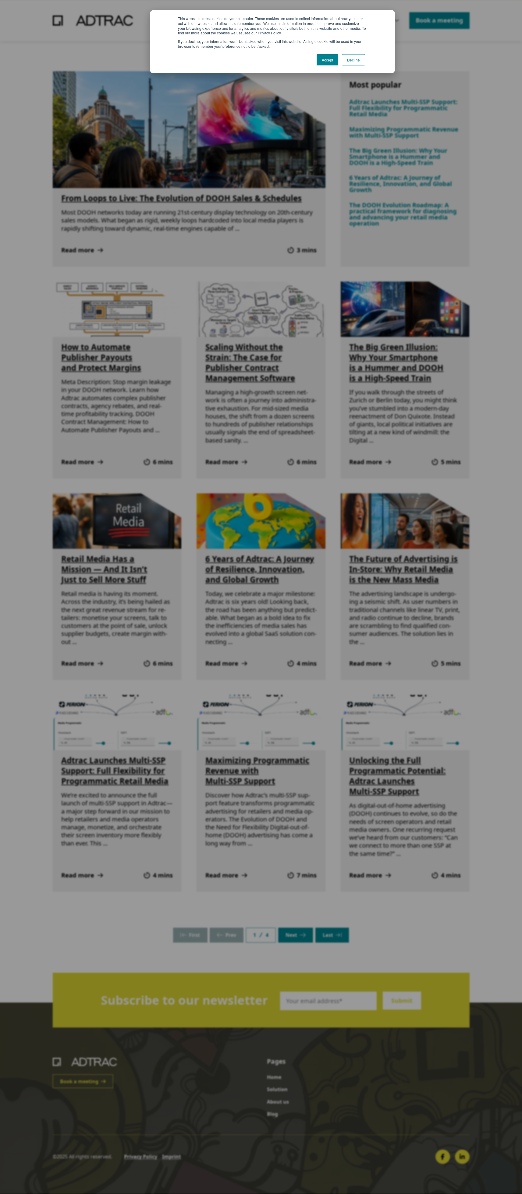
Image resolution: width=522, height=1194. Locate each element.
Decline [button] (353, 59)
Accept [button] (327, 59)
